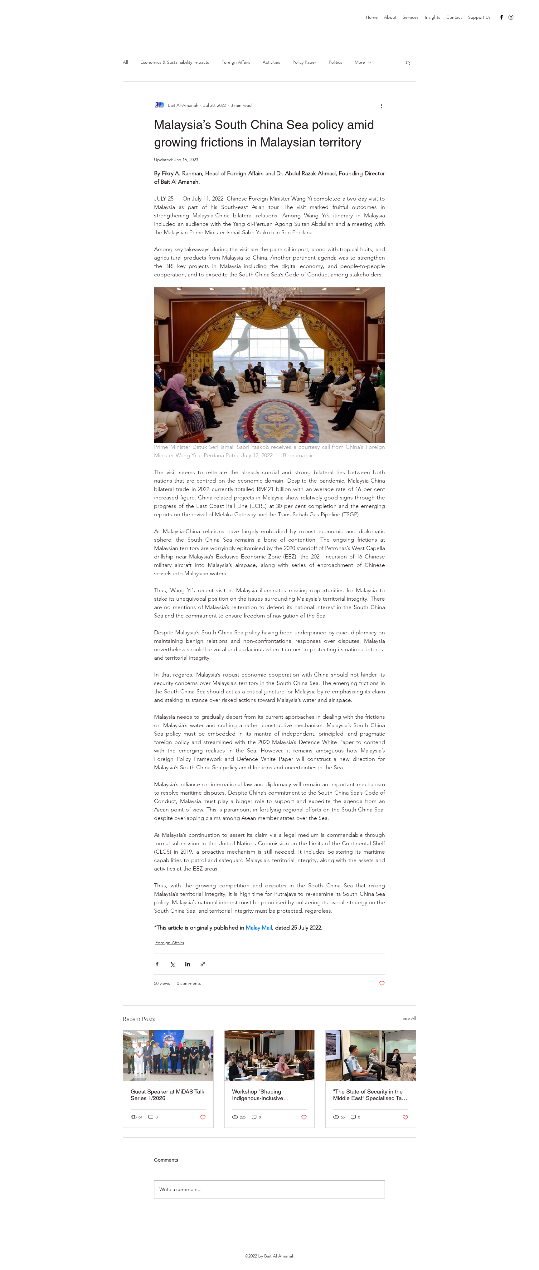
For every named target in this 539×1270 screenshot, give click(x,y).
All (125, 62)
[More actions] (381, 105)
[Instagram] (511, 17)
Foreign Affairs (235, 62)
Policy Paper (304, 62)
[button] (408, 62)
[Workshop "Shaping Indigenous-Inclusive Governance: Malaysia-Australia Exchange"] (270, 1055)
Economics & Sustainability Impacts (174, 62)
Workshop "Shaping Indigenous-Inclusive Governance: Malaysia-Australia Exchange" (260, 1094)
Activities (271, 62)
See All (409, 1018)
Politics (335, 62)
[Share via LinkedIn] (188, 964)
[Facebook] (501, 17)
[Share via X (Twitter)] (172, 964)
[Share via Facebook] (157, 964)
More (360, 62)
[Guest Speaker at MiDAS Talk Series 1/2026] (168, 1055)
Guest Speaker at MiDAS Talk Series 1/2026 (167, 1094)
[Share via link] (203, 964)
